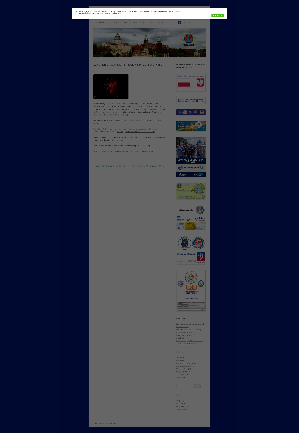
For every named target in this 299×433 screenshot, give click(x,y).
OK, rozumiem (218, 15)
